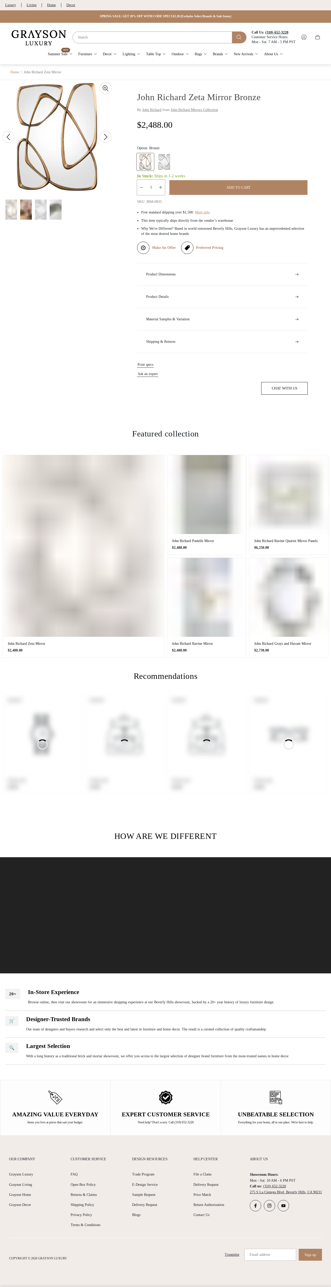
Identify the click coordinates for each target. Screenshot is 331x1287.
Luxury (10, 5)
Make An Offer (164, 248)
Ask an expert (148, 374)
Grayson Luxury (21, 1174)
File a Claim (202, 1174)
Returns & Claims (84, 1195)
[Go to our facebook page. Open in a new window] (255, 1205)
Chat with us (284, 388)
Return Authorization (208, 1205)
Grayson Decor (20, 1205)
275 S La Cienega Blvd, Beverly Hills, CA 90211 (286, 1192)
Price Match (202, 1195)
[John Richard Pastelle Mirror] (206, 494)
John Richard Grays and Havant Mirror (282, 644)
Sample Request (143, 1195)
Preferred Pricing (209, 248)
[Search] (239, 37)
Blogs (136, 1215)
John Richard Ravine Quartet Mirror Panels (286, 541)
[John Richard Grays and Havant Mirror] (288, 597)
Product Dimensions (161, 274)
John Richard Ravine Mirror (192, 644)
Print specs (145, 365)
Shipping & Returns (160, 342)
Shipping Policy (82, 1205)
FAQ (74, 1174)
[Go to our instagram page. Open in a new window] (269, 1205)
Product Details (157, 297)
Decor (70, 5)
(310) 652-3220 (274, 1186)
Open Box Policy (83, 1185)
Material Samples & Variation (168, 319)
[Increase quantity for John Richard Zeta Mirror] (160, 187)
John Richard (151, 110)
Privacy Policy (81, 1215)
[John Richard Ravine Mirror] (206, 597)
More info (202, 212)
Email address (260, 1255)
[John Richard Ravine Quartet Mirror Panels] (288, 494)
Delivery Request (144, 1205)
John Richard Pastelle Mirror (193, 541)
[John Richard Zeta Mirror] (83, 546)
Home (51, 5)
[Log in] (304, 37)
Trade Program (143, 1174)
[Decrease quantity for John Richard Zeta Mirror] (141, 187)
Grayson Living (20, 1185)
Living (31, 5)
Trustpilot (232, 1255)
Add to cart (239, 187)
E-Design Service (145, 1185)
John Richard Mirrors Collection (194, 110)
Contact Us (201, 1215)
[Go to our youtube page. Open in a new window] (283, 1205)
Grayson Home (20, 1195)
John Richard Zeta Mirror (26, 644)
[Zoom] (105, 88)
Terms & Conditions (85, 1225)
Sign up (310, 1255)
